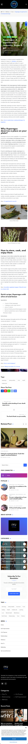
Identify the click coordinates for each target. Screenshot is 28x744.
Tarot (18, 616)
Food (19, 380)
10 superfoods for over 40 (10, 201)
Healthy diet (4, 383)
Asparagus (4, 380)
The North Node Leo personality (16, 416)
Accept (14, 738)
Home (2, 625)
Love (3, 613)
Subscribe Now (14, 593)
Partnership (12, 494)
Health (23, 380)
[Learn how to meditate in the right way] (4, 487)
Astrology (4, 606)
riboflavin (14, 61)
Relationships (19, 494)
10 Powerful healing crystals (17, 508)
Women (23, 616)
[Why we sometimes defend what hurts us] (7, 715)
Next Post (21, 414)
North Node (4, 616)
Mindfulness (16, 613)
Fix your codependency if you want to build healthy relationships (18, 499)
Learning (21, 609)
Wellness (6, 451)
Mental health (9, 613)
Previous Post (7, 401)
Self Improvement (19, 484)
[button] (26, 727)
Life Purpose (4, 632)
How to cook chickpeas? (9, 363)
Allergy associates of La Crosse (12, 366)
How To (2, 643)
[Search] (26, 4)
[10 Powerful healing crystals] (4, 508)
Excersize (18, 606)
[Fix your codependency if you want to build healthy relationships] (4, 497)
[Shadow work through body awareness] (21, 715)
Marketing (3, 647)
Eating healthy (12, 380)
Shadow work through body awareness (19, 725)
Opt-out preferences (13, 742)
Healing (11, 506)
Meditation (11, 484)
